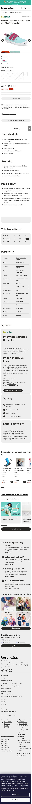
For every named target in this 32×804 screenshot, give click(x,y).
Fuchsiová (19, 272)
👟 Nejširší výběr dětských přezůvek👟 (19, 3)
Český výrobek (20, 308)
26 (8, 74)
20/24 (3, 476)
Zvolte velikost (16, 98)
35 (21, 78)
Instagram (17, 628)
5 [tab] (18, 52)
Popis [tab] (17, 128)
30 (25, 74)
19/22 (16, 476)
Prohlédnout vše (16, 529)
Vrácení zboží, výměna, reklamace (11, 683)
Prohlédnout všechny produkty (13, 390)
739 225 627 (8, 715)
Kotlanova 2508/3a (7, 725)
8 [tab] (29, 52)
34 (16, 78)
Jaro (17, 298)
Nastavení (15, 794)
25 (3, 74)
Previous (2, 40)
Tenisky (18, 267)
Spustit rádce (9, 564)
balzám (26, 193)
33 (12, 78)
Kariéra (3, 701)
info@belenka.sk (11, 384)
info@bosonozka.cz (10, 711)
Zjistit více (8, 553)
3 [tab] (10, 52)
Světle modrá (20, 270)
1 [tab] (3, 52)
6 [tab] (21, 52)
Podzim (21, 298)
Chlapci (22, 275)
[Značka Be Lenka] (7, 16)
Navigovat (17, 646)
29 (21, 74)
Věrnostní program (6, 680)
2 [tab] (7, 52)
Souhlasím (15, 800)
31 (3, 78)
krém (20, 193)
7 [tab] (25, 52)
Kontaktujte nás (9, 576)
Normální (18, 283)
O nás (3, 678)
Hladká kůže (19, 293)
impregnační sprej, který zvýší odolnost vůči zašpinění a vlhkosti (17, 200)
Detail (11, 482)
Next (29, 40)
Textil (17, 290)
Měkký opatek (20, 286)
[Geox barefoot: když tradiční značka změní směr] (11, 509)
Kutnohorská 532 (24, 740)
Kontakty (3, 699)
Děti (25, 275)
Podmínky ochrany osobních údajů (11, 696)
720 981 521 (22, 738)
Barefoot (18, 305)
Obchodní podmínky (7, 694)
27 (12, 74)
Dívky (17, 275)
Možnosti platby (6, 688)
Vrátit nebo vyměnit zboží (12, 588)
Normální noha (20, 278)
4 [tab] (14, 52)
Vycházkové (19, 301)
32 (8, 78)
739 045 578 (8, 722)
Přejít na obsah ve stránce (15, 120)
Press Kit (3, 704)
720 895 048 (23, 722)
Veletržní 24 (23, 724)
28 (16, 74)
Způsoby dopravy (6, 691)
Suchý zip (18, 311)
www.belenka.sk (13, 385)
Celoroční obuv (20, 266)
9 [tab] (27, 487)
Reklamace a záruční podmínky (10, 686)
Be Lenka (18, 315)
